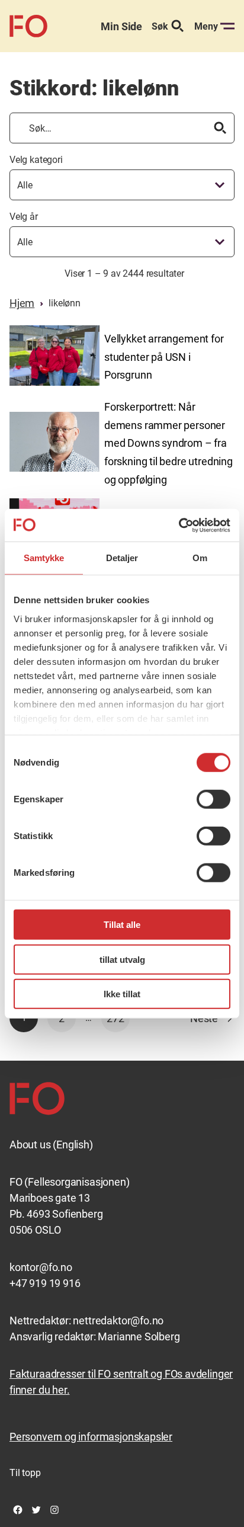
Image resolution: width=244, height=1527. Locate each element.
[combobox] (122, 184)
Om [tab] (199, 558)
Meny (206, 26)
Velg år (23, 216)
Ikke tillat (122, 994)
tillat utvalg (122, 959)
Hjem (21, 303)
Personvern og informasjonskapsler (90, 1436)
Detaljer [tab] (122, 558)
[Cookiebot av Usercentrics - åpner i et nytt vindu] (178, 525)
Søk (160, 26)
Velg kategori (36, 159)
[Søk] (220, 128)
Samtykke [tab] (44, 558)
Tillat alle (122, 925)
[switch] (213, 799)
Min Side (121, 26)
